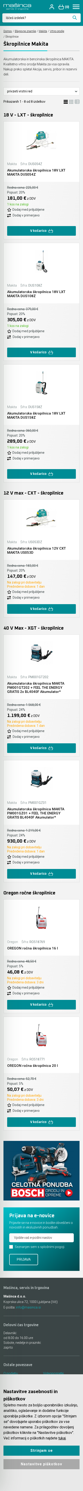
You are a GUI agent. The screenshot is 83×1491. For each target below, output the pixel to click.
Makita (43, 31)
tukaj (62, 1438)
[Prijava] (52, 7)
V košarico (38, 230)
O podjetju (10, 1373)
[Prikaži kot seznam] (66, 101)
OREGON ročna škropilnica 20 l (32, 1066)
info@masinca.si (28, 1307)
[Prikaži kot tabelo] (77, 101)
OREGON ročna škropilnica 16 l (32, 948)
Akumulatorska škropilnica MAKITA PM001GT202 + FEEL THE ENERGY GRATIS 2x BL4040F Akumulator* (35, 687)
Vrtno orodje (57, 31)
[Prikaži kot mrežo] (71, 101)
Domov (7, 31)
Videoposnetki (53, 1373)
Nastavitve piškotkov (41, 1464)
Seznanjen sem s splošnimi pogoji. (40, 1247)
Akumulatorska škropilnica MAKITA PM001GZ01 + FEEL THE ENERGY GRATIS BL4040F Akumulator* (35, 813)
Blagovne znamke (25, 31)
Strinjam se (41, 1450)
